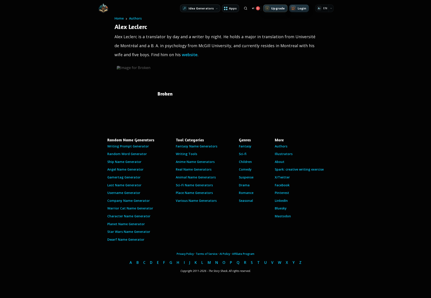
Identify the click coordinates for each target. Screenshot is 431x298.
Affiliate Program (243, 254)
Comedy (245, 169)
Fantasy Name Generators (196, 146)
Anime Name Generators (195, 162)
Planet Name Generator (126, 224)
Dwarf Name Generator (125, 239)
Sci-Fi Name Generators (194, 185)
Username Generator (123, 193)
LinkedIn (281, 200)
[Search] (245, 8)
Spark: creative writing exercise (299, 169)
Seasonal (246, 200)
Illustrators (283, 154)
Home (119, 18)
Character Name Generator (128, 216)
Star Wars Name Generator (128, 231)
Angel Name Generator (125, 169)
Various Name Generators (196, 200)
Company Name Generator (128, 200)
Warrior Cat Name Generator (130, 208)
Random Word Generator (127, 154)
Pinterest (282, 193)
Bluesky (281, 208)
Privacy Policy (185, 254)
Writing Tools (186, 154)
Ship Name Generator (124, 162)
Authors (135, 18)
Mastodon (283, 216)
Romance (246, 193)
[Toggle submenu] (331, 8)
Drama (244, 185)
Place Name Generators (194, 193)
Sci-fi (242, 154)
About (279, 162)
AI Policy (225, 254)
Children (245, 162)
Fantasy (245, 146)
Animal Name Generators (196, 177)
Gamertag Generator (124, 177)
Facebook (282, 185)
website (190, 54)
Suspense (246, 177)
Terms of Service (207, 254)
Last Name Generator (124, 185)
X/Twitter (282, 177)
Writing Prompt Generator (128, 146)
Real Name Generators (193, 169)
